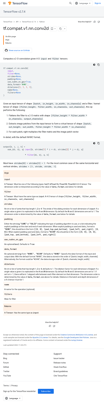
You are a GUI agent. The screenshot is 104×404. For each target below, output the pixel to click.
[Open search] (70, 3)
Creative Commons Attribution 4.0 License (76, 335)
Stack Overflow (60, 367)
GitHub (6, 367)
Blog (5, 358)
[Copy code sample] (98, 65)
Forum (6, 363)
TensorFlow (7, 22)
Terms (6, 386)
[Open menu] (4, 3)
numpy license (76, 340)
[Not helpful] (99, 22)
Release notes (60, 363)
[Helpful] (95, 22)
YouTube (7, 376)
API (17, 22)
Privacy (14, 386)
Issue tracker (59, 358)
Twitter (6, 371)
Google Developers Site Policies (76, 337)
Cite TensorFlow (60, 376)
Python (42, 22)
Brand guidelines (61, 371)
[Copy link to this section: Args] (11, 173)
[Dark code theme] (94, 65)
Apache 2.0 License (40, 337)
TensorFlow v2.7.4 (14, 11)
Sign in (98, 3)
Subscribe (46, 391)
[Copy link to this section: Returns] (14, 306)
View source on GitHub (19, 50)
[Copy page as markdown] (60, 28)
